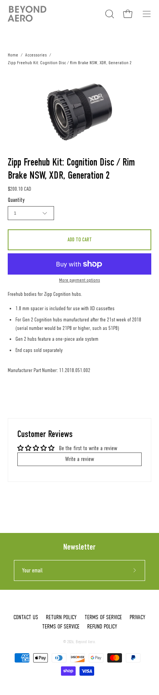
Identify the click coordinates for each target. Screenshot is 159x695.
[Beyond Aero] (27, 14)
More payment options (79, 280)
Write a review (79, 459)
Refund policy (102, 626)
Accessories (36, 55)
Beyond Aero (85, 641)
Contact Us (26, 617)
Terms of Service (103, 617)
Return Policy (61, 617)
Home (13, 55)
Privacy (137, 617)
